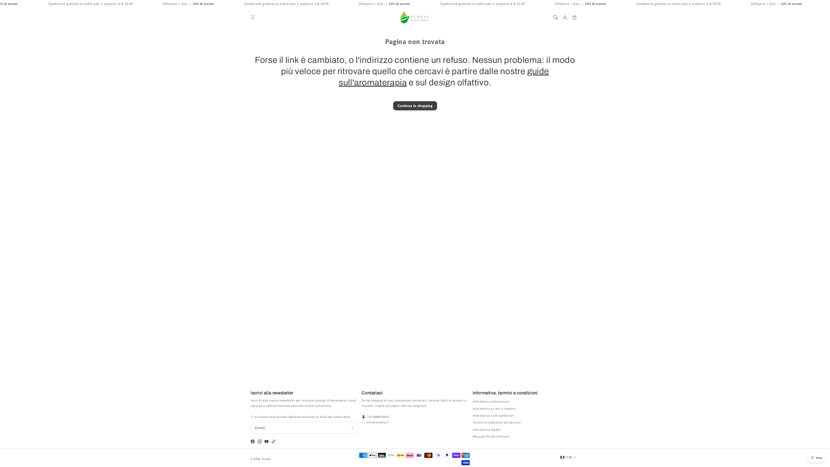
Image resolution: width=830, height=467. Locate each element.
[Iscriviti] (352, 427)
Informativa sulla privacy (491, 401)
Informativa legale (486, 429)
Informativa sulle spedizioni (493, 415)
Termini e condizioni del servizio (497, 422)
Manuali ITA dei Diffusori (491, 436)
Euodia (266, 459)
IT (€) (568, 457)
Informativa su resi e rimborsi (494, 408)
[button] (253, 17)
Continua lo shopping (415, 106)
